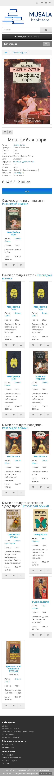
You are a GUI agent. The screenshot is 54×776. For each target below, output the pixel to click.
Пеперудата (40, 534)
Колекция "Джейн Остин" (22, 161)
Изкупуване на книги (10, 737)
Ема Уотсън (13, 456)
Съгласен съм (45, 773)
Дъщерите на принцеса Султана (13, 668)
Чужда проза (19, 173)
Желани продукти (9, 760)
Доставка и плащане (10, 728)
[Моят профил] (37, 3)
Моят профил (7, 755)
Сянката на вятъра (13, 535)
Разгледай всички (15, 204)
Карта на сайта (8, 747)
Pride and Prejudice (40, 377)
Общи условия (8, 734)
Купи (27, 191)
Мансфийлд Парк (13, 307)
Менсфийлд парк (20, 52)
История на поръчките (11, 757)
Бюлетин (5, 763)
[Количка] (46, 3)
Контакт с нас (7, 744)
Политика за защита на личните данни (18, 731)
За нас (4, 726)
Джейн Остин (16, 145)
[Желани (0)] (42, 3)
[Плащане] (50, 3)
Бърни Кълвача (40, 601)
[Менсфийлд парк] (27, 91)
